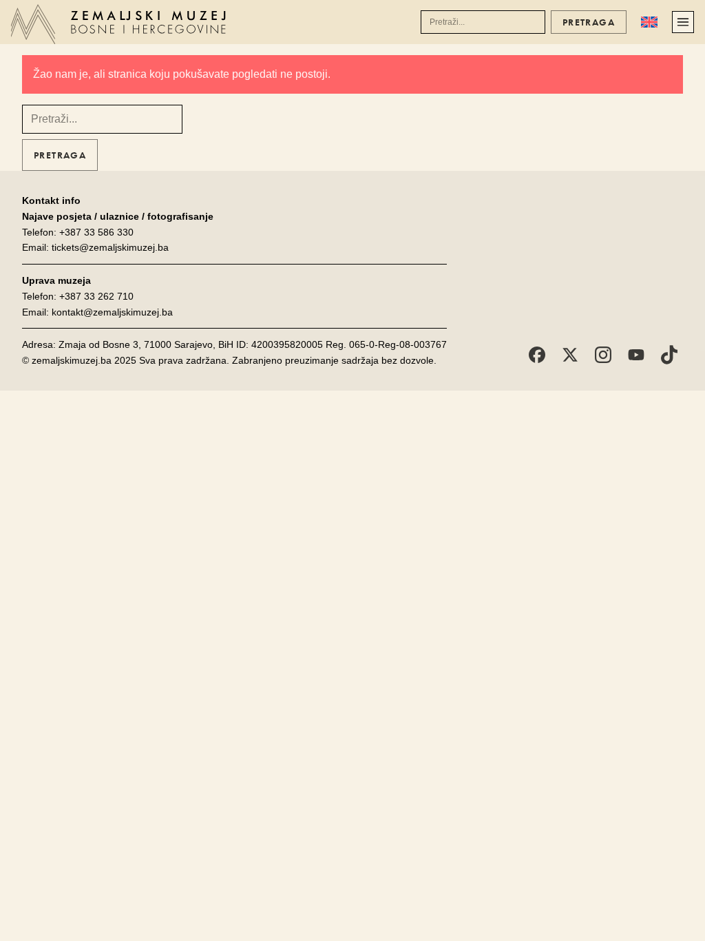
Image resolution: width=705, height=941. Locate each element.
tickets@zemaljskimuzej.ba (110, 247)
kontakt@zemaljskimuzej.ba (112, 312)
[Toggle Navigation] (683, 22)
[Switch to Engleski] (649, 22)
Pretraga (588, 22)
